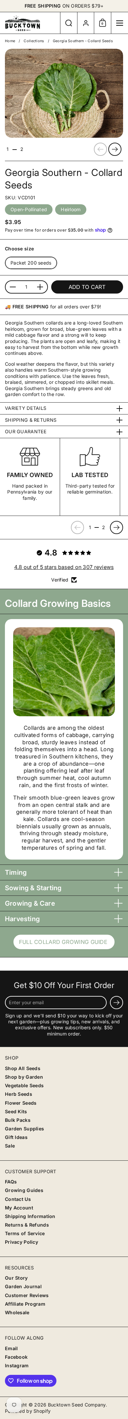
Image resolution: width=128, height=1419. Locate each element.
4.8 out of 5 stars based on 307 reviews (64, 567)
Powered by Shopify (28, 1411)
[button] (68, 23)
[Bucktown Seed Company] (30, 23)
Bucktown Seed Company (77, 1404)
